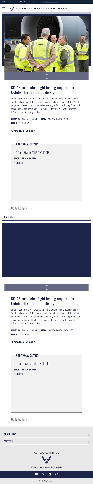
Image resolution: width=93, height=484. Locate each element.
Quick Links (10, 434)
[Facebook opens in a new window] (50, 474)
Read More (19, 162)
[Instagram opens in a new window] (56, 474)
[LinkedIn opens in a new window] (36, 474)
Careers (8, 441)
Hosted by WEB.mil (46, 481)
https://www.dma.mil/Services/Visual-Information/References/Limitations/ (42, 181)
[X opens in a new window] (43, 474)
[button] (51, 2)
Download (18, 131)
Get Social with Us (46, 452)
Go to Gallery (19, 208)
